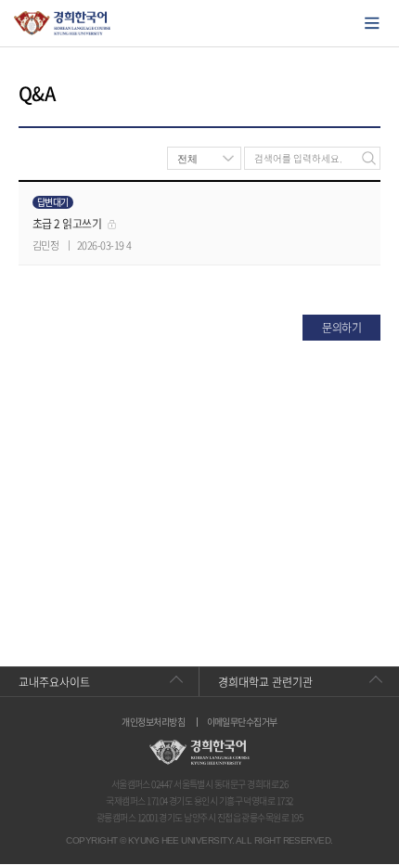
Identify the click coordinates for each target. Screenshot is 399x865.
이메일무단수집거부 (242, 722)
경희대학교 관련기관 (265, 682)
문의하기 (341, 327)
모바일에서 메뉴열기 (372, 23)
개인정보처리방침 (153, 722)
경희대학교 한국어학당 (62, 23)
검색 (369, 158)
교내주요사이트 (54, 682)
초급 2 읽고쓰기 (66, 223)
